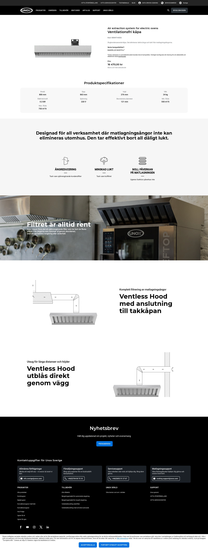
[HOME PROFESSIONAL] (27, 10)
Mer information (122, 538)
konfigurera (122, 56)
